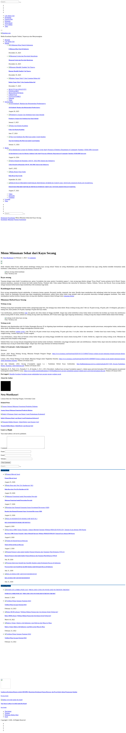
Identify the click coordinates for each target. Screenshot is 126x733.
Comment (4, 448)
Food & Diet (9, 19)
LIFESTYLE (13, 95)
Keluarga (7, 21)
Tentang (7, 713)
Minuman (11, 219)
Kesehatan (8, 17)
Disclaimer (8, 711)
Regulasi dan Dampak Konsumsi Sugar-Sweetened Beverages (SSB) (23, 511)
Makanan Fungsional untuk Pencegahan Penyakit (18, 500)
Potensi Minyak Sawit (11, 478)
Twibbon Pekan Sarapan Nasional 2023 (16, 604)
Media (7, 148)
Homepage (4, 218)
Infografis (12, 196)
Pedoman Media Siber (12, 715)
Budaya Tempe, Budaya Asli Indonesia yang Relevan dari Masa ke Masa (25, 627)
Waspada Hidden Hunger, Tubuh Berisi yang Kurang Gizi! (17, 426)
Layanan (7, 199)
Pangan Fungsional (20, 219)
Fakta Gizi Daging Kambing (16, 129)
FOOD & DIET (14, 91)
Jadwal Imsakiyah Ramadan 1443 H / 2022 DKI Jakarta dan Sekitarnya (29, 164)
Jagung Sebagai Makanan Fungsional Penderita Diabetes (16, 410)
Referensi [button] (4, 350)
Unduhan (11, 197)
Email (2, 455)
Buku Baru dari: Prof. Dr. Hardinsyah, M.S (17, 489)
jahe (26, 313)
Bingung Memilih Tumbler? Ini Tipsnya (20, 71)
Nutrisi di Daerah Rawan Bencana (14, 544)
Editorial (11, 98)
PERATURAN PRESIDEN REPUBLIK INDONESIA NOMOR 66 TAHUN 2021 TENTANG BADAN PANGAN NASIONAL (42, 186)
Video (10, 194)
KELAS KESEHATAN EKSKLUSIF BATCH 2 (17, 522)
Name (3, 451)
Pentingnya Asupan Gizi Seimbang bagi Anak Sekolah (23, 118)
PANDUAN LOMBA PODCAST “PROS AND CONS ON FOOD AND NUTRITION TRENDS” (30, 593)
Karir (6, 717)
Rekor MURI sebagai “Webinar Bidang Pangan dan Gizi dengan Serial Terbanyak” (28, 615)
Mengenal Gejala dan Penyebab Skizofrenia (21, 60)
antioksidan (35, 374)
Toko (6, 26)
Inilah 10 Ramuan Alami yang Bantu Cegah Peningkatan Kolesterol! (20, 418)
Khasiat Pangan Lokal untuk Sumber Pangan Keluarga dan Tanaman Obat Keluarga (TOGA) (31, 555)
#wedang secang (26, 374)
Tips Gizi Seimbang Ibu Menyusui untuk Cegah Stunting (24, 140)
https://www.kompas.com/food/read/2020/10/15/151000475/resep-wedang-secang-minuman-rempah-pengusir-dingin (88, 353)
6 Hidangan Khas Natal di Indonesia (19, 49)
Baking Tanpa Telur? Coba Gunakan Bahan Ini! (22, 82)
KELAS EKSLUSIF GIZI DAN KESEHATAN (17, 578)
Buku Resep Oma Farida (15, 175)
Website (3, 459)
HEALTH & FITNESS (16, 93)
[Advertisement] (63, 235)
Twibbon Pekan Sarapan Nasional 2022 (16, 638)
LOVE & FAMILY (15, 96)
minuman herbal (69, 296)
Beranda (7, 40)
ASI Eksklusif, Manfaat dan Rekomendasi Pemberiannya (24, 107)
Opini (10, 100)
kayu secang (43, 374)
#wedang (18, 374)
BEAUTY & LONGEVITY (17, 89)
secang (50, 374)
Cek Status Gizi (9, 16)
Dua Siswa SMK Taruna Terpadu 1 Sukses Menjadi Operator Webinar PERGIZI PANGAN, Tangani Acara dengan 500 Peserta (40, 533)
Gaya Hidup (8, 24)
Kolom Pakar (9, 102)
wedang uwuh (20, 331)
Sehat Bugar (8, 23)
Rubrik (7, 43)
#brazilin (12, 374)
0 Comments (32, 258)
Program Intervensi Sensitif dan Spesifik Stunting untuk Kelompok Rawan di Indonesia (29, 566)
